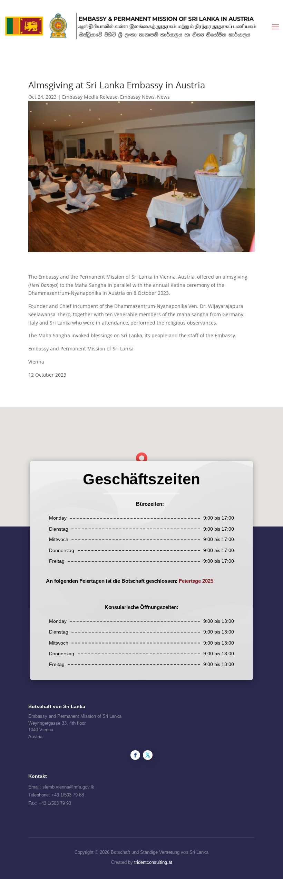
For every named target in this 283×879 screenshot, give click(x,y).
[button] (144, 460)
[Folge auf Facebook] (135, 755)
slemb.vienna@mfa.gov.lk (68, 787)
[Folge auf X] (148, 755)
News (163, 97)
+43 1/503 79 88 (67, 795)
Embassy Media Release (90, 97)
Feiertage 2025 (196, 581)
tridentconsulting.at (153, 862)
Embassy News (137, 97)
